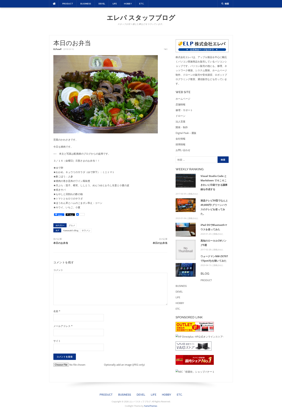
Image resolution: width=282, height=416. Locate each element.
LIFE (115, 3)
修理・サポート (184, 110)
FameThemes (150, 405)
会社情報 (180, 138)
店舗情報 (180, 104)
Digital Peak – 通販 (186, 133)
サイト (57, 340)
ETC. (141, 3)
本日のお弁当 (60, 243)
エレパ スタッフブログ (141, 17)
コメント (58, 270)
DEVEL (102, 3)
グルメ (72, 225)
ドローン (180, 115)
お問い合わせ (183, 150)
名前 (56, 311)
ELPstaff (57, 49)
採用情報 (180, 144)
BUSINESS (85, 3)
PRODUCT (67, 3)
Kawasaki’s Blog (70, 230)
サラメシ (86, 230)
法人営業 (180, 121)
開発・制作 (182, 127)
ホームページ (183, 98)
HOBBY (128, 3)
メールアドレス (62, 326)
